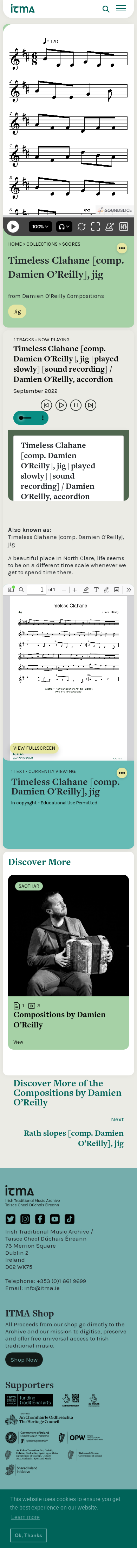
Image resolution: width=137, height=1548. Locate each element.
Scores (71, 244)
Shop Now (24, 1359)
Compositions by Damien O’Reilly (67, 1097)
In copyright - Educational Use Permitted (54, 802)
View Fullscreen (34, 748)
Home (15, 244)
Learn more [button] (25, 1517)
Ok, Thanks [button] (28, 1535)
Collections (42, 244)
